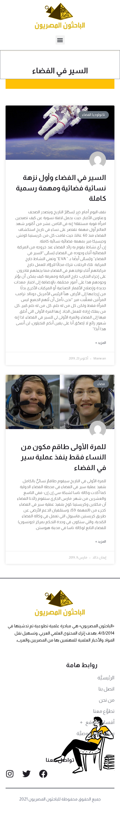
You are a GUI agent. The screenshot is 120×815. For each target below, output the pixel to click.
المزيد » (100, 343)
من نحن (106, 700)
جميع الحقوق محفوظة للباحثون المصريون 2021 (60, 799)
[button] (60, 40)
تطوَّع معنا (103, 711)
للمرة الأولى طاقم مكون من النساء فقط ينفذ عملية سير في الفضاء (63, 457)
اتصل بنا (106, 689)
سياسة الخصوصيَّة (95, 733)
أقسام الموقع (99, 722)
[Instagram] (9, 773)
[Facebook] (43, 773)
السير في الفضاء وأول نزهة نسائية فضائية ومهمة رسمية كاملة (61, 187)
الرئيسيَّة (105, 678)
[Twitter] (26, 773)
